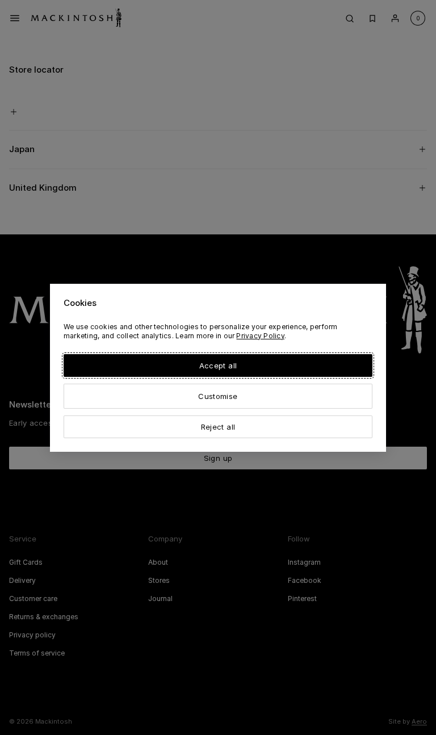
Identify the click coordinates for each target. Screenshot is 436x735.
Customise (217, 396)
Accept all (218, 365)
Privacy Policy (260, 335)
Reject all (218, 426)
